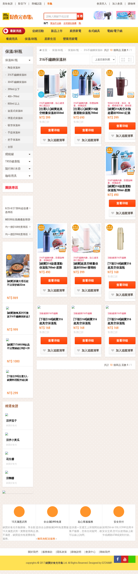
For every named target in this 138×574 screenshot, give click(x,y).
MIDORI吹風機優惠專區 (17, 219)
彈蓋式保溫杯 (15, 118)
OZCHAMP (107, 562)
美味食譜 (8, 3)
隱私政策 (62, 551)
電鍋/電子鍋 (114, 31)
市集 (49, 3)
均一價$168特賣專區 (16, 226)
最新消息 (16, 31)
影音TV (22, 3)
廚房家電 (75, 31)
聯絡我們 (105, 551)
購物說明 (76, 551)
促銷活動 (38, 31)
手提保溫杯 (14, 132)
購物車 (131, 3)
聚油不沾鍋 (55, 23)
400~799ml (13, 96)
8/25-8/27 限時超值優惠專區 (16, 210)
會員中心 (91, 551)
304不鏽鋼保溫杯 (17, 82)
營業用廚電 (70, 39)
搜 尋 (80, 16)
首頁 (44, 50)
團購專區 (11, 187)
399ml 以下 (14, 89)
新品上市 (57, 31)
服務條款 (47, 551)
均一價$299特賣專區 (16, 234)
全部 (10, 146)
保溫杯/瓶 (73, 50)
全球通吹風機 (69, 23)
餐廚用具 (12, 39)
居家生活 (50, 39)
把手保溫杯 (14, 139)
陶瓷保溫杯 (14, 67)
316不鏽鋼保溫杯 (17, 74)
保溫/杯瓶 (31, 39)
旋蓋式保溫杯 (15, 110)
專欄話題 (37, 3)
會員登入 (102, 3)
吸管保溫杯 (14, 125)
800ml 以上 (14, 103)
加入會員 (117, 3)
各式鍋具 (94, 31)
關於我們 (33, 551)
